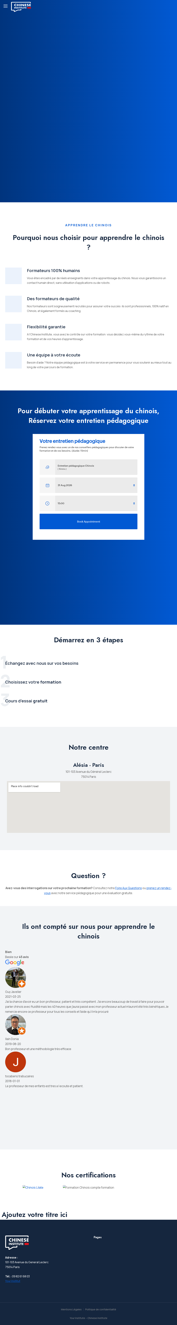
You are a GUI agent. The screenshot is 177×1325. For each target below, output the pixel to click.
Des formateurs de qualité (53, 298)
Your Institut (12, 1281)
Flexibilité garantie (46, 327)
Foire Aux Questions (128, 888)
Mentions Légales (71, 1309)
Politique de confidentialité (100, 1309)
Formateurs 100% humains (53, 270)
